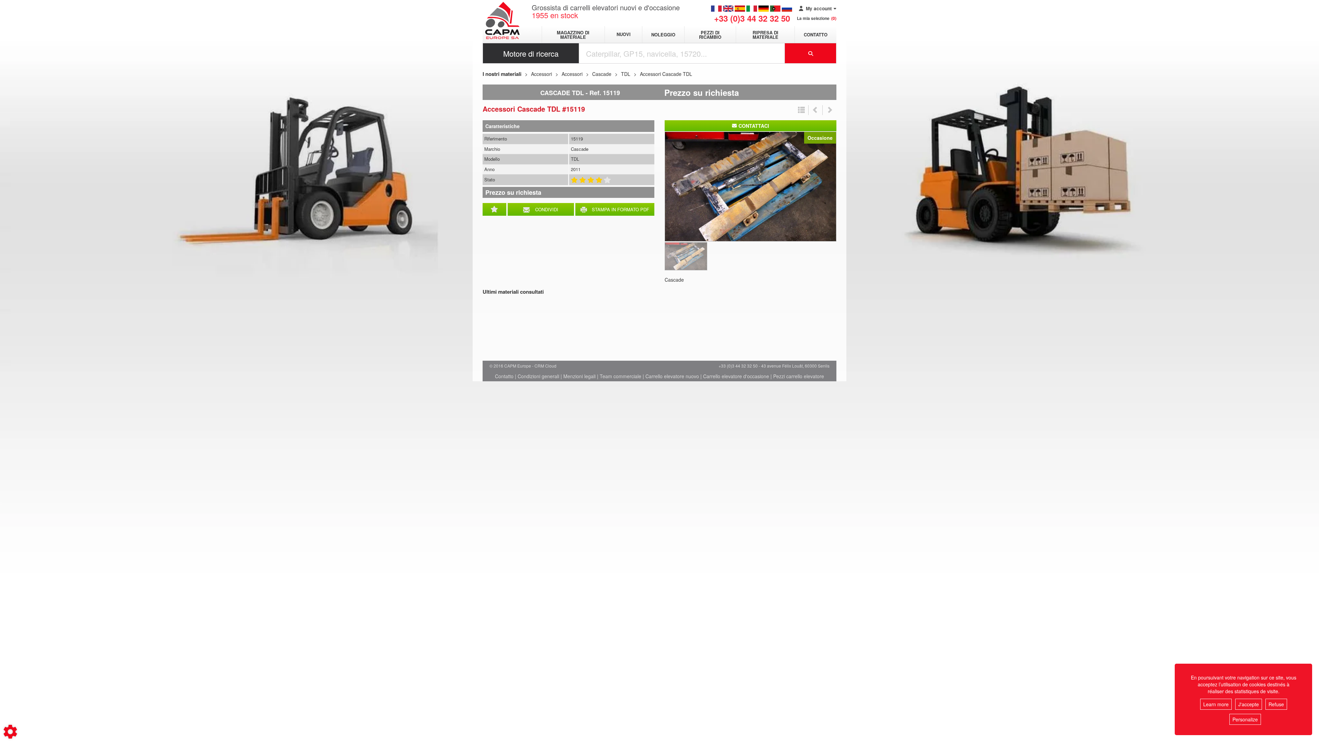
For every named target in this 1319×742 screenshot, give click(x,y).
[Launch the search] (810, 53)
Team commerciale (620, 376)
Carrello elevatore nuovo (672, 376)
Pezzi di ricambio (710, 34)
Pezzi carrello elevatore (798, 376)
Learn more (1216, 704)
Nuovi (624, 34)
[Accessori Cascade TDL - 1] (750, 185)
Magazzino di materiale (573, 34)
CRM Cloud (545, 366)
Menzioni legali (579, 376)
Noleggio (663, 34)
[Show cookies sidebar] (10, 732)
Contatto (815, 34)
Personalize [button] (1245, 719)
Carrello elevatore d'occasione (736, 376)
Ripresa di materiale (765, 34)
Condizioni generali (538, 376)
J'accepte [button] (1248, 704)
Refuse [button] (1276, 704)
